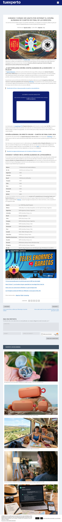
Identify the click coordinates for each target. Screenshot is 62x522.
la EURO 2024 (27, 59)
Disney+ (19, 199)
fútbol (21, 295)
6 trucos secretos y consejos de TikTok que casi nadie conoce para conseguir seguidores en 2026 (24, 482)
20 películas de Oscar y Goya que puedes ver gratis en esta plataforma (23, 88)
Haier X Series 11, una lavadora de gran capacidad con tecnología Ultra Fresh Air (25, 284)
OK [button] (41, 518)
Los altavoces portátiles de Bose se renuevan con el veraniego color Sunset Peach (21, 415)
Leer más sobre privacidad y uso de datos (51, 518)
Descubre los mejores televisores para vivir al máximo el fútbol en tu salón (24, 151)
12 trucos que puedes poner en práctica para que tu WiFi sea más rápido (23, 281)
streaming (26, 295)
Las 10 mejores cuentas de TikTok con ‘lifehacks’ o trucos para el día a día (23, 290)
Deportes (40, 27)
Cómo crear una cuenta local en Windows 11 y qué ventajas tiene (21, 287)
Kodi (38, 146)
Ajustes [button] (37, 518)
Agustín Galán (27, 27)
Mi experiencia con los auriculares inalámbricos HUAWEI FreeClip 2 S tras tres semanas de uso (23, 382)
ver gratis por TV (18, 126)
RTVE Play (31, 81)
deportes (18, 295)
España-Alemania (11, 72)
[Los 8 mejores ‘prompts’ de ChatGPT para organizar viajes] (31, 499)
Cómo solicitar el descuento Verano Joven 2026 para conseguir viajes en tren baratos (21, 448)
